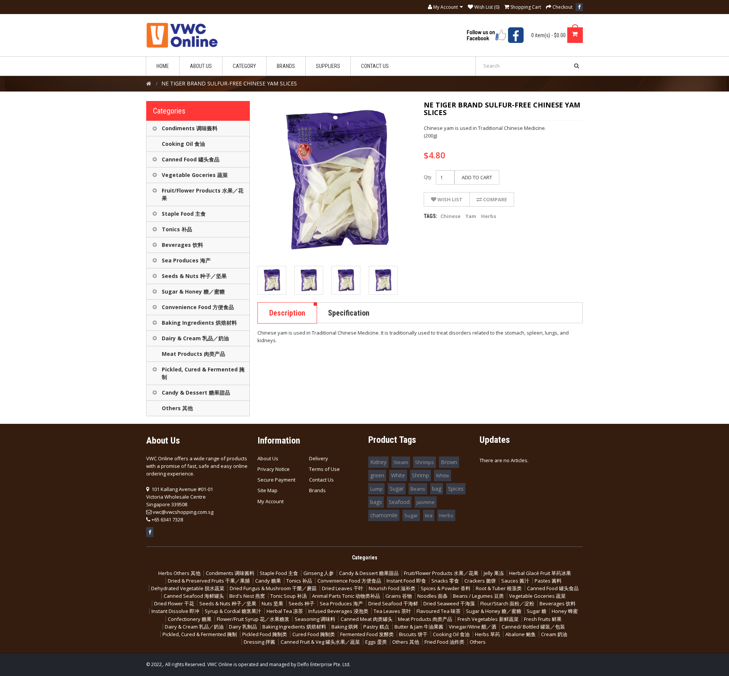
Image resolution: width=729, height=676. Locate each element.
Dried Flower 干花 (174, 603)
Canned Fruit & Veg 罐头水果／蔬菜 (320, 641)
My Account (270, 501)
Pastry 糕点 (376, 626)
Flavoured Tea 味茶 (439, 611)
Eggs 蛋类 (376, 641)
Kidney (378, 462)
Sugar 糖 (536, 611)
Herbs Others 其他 (179, 573)
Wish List (449, 199)
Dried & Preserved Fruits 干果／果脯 (209, 580)
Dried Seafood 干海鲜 (393, 603)
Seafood (399, 501)
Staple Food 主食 (184, 213)
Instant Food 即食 (406, 580)
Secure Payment (276, 479)
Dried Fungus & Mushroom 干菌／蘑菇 (273, 588)
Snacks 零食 (445, 580)
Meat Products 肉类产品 (193, 353)
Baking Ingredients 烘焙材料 (199, 322)
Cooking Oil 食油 (183, 143)
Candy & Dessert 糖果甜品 (196, 392)
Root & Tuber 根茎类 (499, 588)
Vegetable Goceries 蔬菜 (195, 174)
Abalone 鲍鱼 (520, 634)
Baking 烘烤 (344, 626)
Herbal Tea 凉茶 (285, 611)
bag (436, 488)
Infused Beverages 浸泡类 (338, 611)
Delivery (318, 458)
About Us (267, 458)
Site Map (267, 490)
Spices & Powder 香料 (445, 588)
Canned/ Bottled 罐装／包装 (533, 626)
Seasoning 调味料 (315, 619)
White (398, 475)
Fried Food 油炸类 (444, 641)
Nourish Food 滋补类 (392, 588)
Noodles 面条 (432, 595)
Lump (376, 488)
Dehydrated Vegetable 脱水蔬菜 (187, 588)
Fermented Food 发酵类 (367, 634)
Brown (449, 462)
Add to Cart (477, 177)
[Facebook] (579, 7)
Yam (470, 216)
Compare (494, 199)
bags (376, 501)
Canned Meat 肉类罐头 (367, 619)
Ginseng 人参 (318, 573)
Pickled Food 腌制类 (264, 634)
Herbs (488, 216)
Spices (456, 488)
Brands (317, 490)
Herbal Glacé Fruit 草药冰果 (540, 573)
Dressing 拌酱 (259, 641)
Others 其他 (177, 408)
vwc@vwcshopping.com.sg (183, 512)
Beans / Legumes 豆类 (478, 595)
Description (287, 312)
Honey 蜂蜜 (565, 611)
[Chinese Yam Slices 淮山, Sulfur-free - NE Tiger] (271, 280)
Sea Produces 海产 (186, 260)
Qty (427, 177)
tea (428, 515)
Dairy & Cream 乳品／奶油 (195, 338)
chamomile (384, 515)
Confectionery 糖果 (189, 619)
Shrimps (424, 462)
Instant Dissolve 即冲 (175, 611)
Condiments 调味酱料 (190, 128)
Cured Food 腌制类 (313, 634)
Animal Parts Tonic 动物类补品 (346, 595)
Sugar (397, 488)
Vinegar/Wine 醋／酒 (472, 626)
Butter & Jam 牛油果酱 (418, 626)
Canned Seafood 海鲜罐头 (194, 595)
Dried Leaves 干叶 (342, 588)
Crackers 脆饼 (480, 580)
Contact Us (321, 479)
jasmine (426, 502)
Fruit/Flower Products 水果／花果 (202, 194)
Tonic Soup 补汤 (288, 595)
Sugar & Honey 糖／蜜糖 (193, 291)
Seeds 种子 (301, 603)
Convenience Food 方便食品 (198, 307)
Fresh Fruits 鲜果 (543, 619)
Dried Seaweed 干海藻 (449, 603)
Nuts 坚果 (272, 603)
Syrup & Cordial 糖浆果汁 (233, 611)
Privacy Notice (273, 469)
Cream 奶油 (554, 634)
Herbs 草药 (487, 634)
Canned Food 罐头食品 (190, 159)
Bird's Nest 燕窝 (247, 595)
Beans (417, 488)
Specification (348, 312)
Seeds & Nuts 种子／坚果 (194, 276)
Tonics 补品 (177, 229)
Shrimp (420, 475)
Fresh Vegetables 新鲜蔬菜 (488, 619)
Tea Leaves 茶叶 (392, 611)
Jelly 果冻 (494, 573)
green (377, 475)
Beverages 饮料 (182, 244)
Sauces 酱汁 (515, 580)
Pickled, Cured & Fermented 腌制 (203, 373)
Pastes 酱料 (548, 580)
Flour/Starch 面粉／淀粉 (507, 603)
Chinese (450, 216)
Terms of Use (324, 469)
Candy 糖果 (268, 580)
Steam (400, 462)
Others (478, 641)
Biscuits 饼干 (413, 634)
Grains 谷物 (398, 595)
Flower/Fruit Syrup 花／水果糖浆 (253, 619)
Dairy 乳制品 (243, 626)
